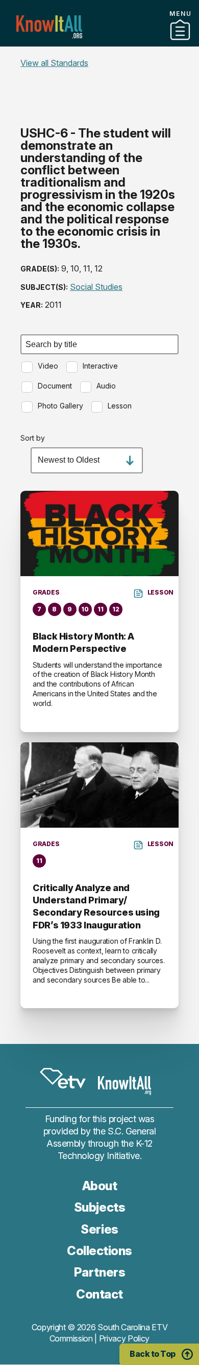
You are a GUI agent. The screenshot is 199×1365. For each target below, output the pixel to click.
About (99, 1185)
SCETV (63, 1078)
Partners (99, 42)
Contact (99, 56)
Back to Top (153, 1354)
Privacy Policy (124, 1338)
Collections (99, 1250)
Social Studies (96, 287)
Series (99, 1229)
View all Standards (54, 63)
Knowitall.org (49, 26)
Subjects (99, 1207)
